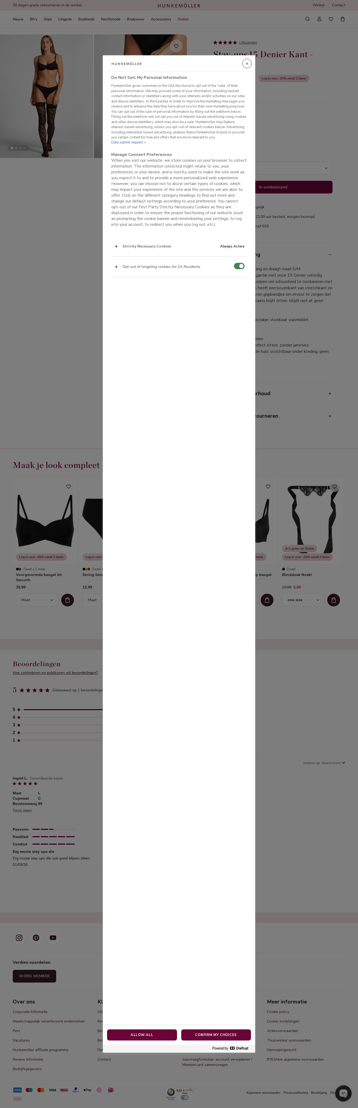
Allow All (142, 1035)
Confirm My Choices (216, 1035)
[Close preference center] (247, 63)
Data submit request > (128, 142)
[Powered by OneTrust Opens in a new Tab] (232, 1048)
